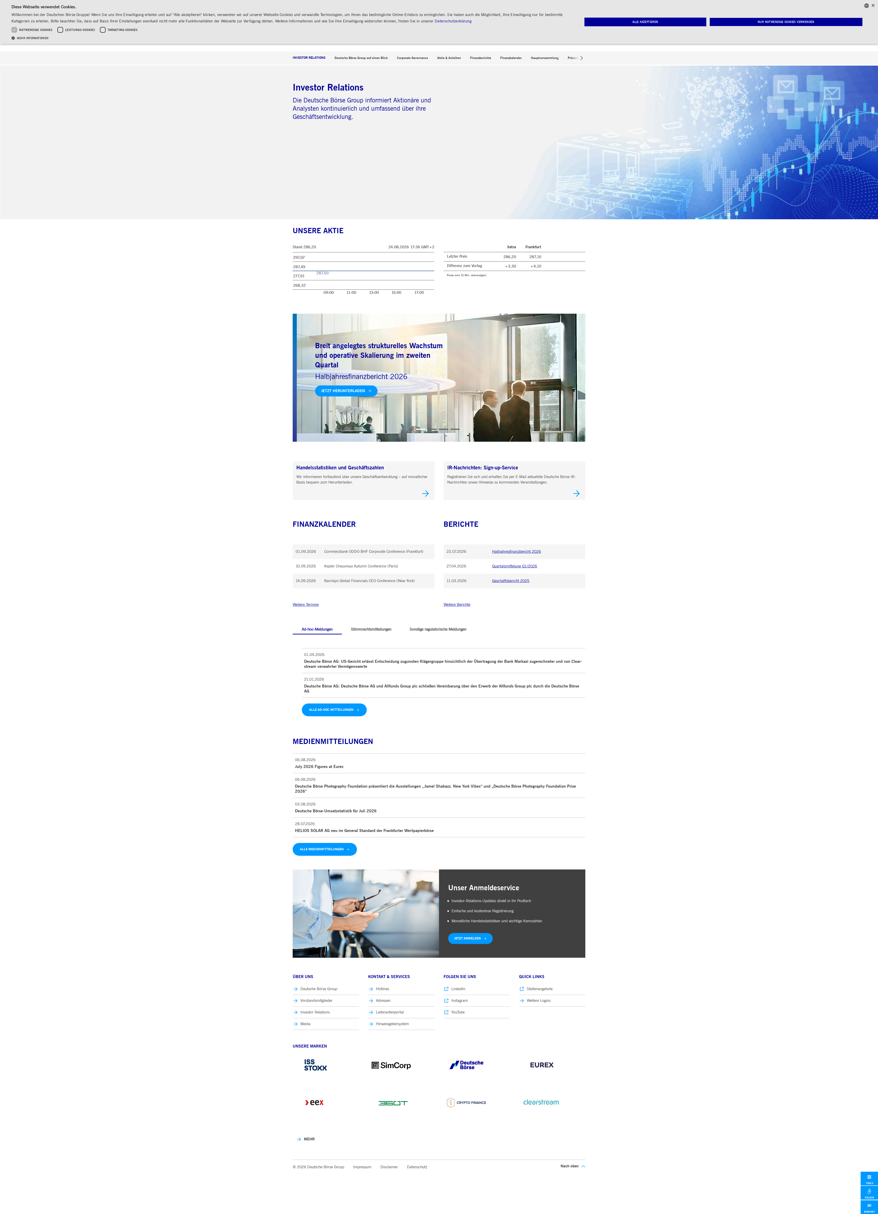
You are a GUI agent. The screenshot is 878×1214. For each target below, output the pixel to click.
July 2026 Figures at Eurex (319, 766)
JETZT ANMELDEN (467, 938)
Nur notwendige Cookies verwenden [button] (786, 22)
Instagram (459, 1000)
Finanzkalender (511, 58)
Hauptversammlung (545, 58)
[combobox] (866, 5)
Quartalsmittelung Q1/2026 (514, 566)
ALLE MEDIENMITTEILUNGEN (322, 849)
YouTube (458, 1012)
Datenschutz (417, 1167)
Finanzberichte (480, 58)
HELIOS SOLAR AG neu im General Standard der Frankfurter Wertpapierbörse (364, 830)
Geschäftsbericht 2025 (510, 580)
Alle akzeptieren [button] (645, 22)
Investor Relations (309, 58)
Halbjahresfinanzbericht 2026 (516, 551)
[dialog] (439, 22)
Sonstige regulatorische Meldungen (438, 629)
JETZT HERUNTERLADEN (339, 390)
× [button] (873, 5)
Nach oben (569, 1166)
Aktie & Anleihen (449, 58)
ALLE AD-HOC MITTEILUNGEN (331, 710)
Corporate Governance (412, 58)
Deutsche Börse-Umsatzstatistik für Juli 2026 (336, 811)
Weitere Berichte (457, 604)
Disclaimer (389, 1167)
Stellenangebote (540, 989)
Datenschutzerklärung (453, 21)
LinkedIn (458, 989)
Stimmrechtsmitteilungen (371, 629)
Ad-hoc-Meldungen (317, 629)
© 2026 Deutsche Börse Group (318, 1167)
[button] (288, 37)
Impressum (362, 1167)
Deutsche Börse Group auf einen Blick (361, 58)
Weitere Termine (306, 604)
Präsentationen (578, 58)
